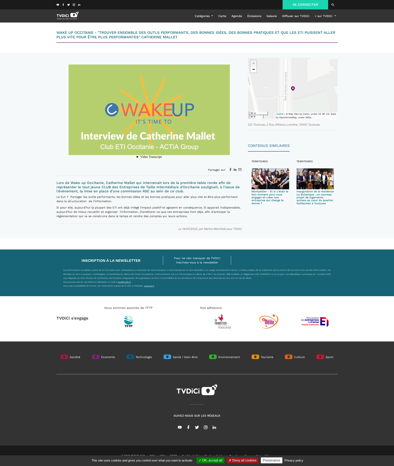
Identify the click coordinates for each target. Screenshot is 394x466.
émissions (254, 16)
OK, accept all (211, 460)
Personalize (271, 460)
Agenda (236, 16)
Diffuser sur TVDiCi (295, 16)
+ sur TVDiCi (324, 16)
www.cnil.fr (149, 286)
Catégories (203, 16)
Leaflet (280, 114)
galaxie (272, 16)
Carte (222, 16)
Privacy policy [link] (293, 460)
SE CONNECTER (305, 5)
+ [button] (253, 63)
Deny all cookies (244, 460)
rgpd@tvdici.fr (124, 282)
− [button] (253, 69)
